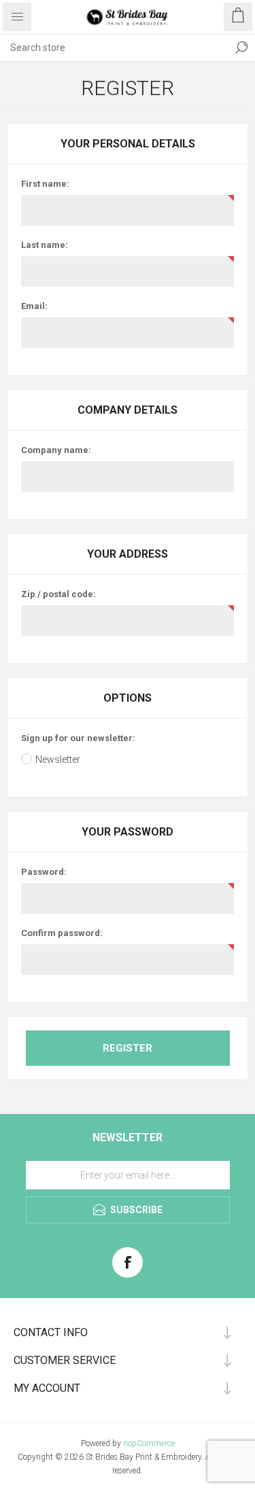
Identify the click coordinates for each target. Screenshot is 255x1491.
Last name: (44, 245)
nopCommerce (149, 1443)
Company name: (56, 450)
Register (127, 1048)
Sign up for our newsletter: (78, 738)
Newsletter (57, 759)
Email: (34, 306)
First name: (45, 184)
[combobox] (114, 47)
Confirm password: (62, 933)
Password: (44, 872)
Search (241, 47)
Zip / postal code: (58, 594)
